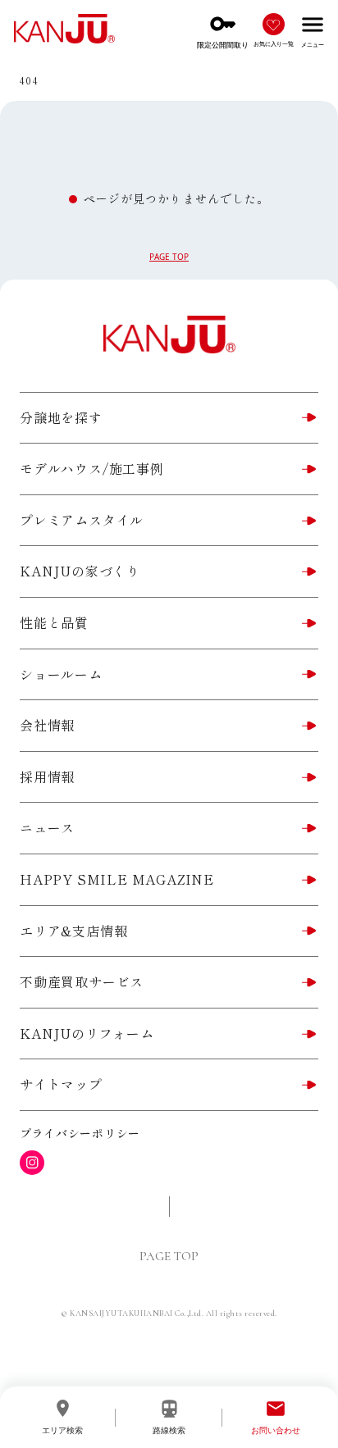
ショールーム (61, 674)
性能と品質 (54, 622)
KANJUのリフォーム (87, 1033)
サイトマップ (61, 1084)
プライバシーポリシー (80, 1133)
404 (29, 80)
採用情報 (47, 776)
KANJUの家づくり (80, 571)
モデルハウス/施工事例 (92, 468)
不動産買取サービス (82, 981)
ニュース (47, 827)
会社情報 (47, 725)
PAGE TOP (169, 256)
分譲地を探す (61, 417)
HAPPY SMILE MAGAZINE (117, 879)
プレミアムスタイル (82, 520)
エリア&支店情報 (73, 930)
